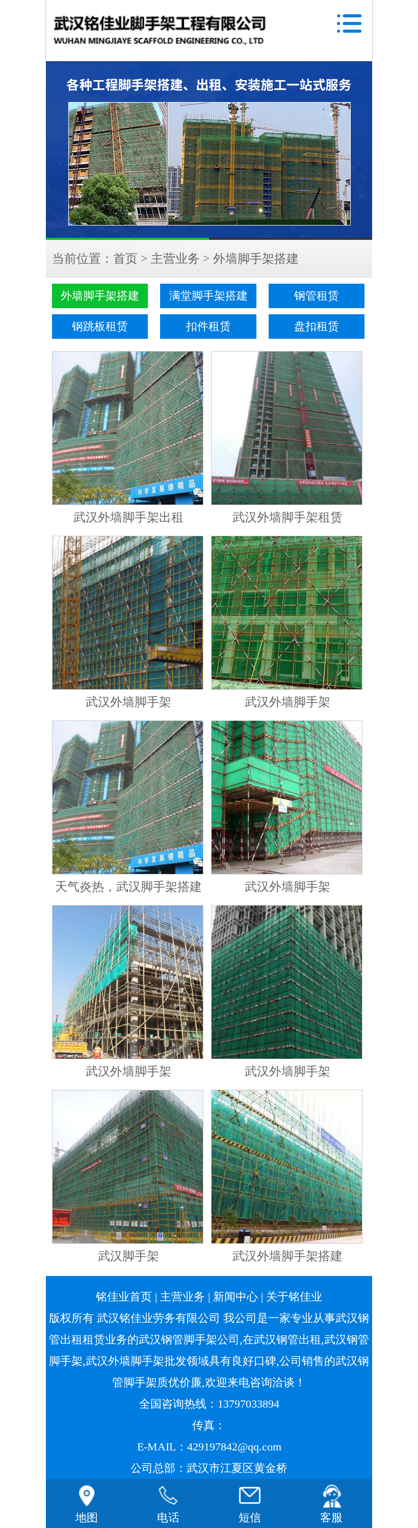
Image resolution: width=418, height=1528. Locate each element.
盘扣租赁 (316, 326)
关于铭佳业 (294, 1297)
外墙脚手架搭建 (256, 258)
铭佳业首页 (124, 1297)
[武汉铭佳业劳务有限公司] (209, 150)
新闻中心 (235, 1297)
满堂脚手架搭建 (208, 296)
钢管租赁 (316, 296)
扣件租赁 (208, 326)
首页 (125, 258)
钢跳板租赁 (100, 326)
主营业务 (175, 258)
